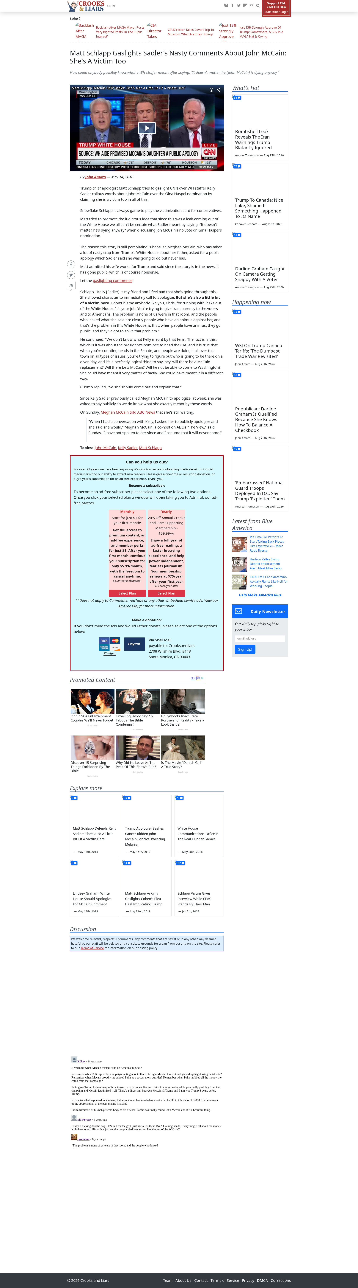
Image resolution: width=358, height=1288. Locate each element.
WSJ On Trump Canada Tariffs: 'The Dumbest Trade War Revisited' (258, 350)
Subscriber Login (276, 12)
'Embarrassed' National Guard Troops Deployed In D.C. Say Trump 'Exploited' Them (260, 490)
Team (168, 1280)
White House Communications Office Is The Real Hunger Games (198, 833)
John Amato (95, 176)
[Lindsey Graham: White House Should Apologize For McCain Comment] (94, 874)
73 (177, 798)
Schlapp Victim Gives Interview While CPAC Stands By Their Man (194, 898)
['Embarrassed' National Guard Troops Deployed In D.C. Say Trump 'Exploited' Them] (260, 461)
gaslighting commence (112, 280)
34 (235, 97)
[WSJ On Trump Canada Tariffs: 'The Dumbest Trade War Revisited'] (260, 324)
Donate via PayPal (134, 644)
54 (125, 863)
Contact (201, 1280)
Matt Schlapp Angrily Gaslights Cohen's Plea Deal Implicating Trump (143, 898)
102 (178, 863)
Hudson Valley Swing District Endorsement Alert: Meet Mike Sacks (266, 563)
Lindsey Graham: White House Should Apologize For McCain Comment (92, 898)
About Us (183, 1280)
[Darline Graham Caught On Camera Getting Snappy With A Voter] (260, 247)
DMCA (262, 1280)
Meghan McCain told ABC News (128, 412)
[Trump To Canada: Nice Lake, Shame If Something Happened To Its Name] (260, 179)
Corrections (281, 1280)
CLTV (111, 6)
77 (235, 166)
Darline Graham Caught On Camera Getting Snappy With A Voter (260, 274)
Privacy (248, 1280)
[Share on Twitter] (71, 275)
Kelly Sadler (127, 447)
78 (71, 285)
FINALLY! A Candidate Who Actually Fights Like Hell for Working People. (269, 581)
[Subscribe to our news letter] (251, 6)
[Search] (258, 6)
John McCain (105, 447)
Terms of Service (92, 948)
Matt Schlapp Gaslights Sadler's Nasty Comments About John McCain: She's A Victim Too (178, 57)
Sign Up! (245, 649)
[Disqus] (147, 1101)
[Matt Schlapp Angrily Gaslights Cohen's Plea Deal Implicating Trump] (146, 874)
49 (235, 449)
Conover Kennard (246, 224)
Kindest (109, 653)
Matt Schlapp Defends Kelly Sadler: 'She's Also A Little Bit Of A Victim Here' (94, 833)
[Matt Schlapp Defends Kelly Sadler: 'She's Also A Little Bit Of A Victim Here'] (94, 809)
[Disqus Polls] (147, 1002)
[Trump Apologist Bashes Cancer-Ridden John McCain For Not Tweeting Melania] (146, 809)
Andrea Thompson (247, 155)
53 (235, 235)
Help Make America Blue (260, 595)
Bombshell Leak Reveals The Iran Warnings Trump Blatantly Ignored (253, 139)
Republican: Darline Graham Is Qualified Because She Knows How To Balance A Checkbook (256, 419)
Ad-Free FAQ (128, 606)
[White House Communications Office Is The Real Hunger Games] (199, 809)
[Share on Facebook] (71, 264)
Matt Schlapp (150, 447)
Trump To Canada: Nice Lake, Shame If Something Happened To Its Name (259, 208)
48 (235, 375)
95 (125, 798)
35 (235, 312)
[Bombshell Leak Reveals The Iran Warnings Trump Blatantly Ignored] (260, 110)
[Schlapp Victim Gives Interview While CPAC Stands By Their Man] (199, 874)
